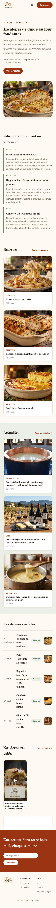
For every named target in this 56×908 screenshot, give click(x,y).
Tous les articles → (44, 433)
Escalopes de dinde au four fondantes (27, 31)
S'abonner (45, 5)
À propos (41, 883)
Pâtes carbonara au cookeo (21, 154)
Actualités (25, 887)
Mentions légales (45, 891)
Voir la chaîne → (45, 748)
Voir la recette (13, 71)
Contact (41, 887)
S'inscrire (11, 863)
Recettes (24, 883)
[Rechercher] (32, 5)
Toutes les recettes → (42, 250)
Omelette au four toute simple (23, 213)
